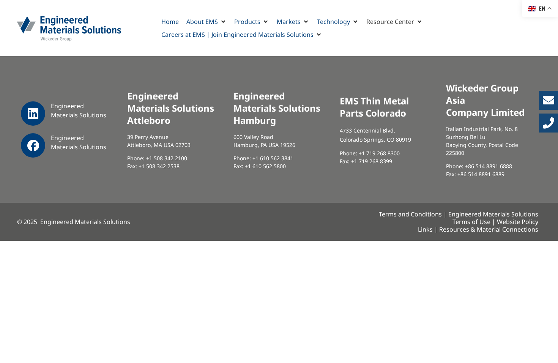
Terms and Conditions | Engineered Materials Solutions (458, 214)
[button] (206, 21)
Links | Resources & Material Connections (478, 229)
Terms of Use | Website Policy (495, 222)
